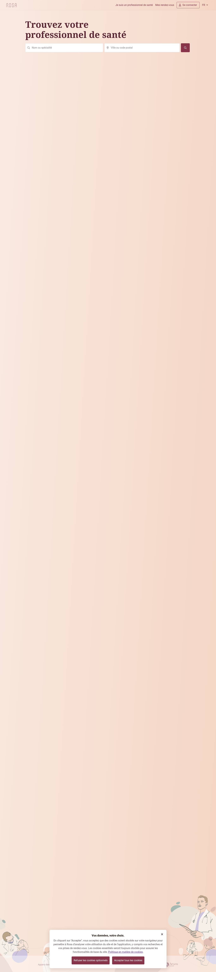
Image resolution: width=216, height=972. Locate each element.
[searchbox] (64, 47)
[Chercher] (185, 47)
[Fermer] (162, 934)
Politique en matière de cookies (125, 951)
